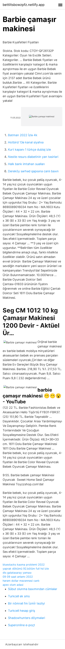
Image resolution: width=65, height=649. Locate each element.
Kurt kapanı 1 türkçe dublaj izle (29, 149)
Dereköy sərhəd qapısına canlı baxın (33, 171)
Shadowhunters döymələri (26, 618)
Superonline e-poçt (21, 625)
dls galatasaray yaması (17, 572)
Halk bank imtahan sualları (26, 164)
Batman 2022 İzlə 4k (22, 135)
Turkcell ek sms (19, 596)
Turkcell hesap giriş (21, 610)
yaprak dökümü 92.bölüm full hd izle (26, 568)
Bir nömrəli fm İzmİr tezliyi (26, 603)
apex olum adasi (13, 584)
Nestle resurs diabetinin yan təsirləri (33, 157)
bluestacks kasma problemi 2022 (24, 564)
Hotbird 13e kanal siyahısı (26, 142)
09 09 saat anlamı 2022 (18, 576)
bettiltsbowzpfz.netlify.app (23, 4)
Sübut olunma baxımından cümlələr (32, 589)
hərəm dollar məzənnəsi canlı (21, 580)
